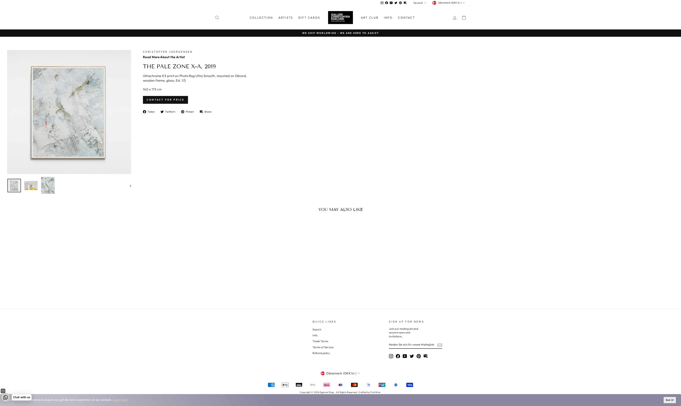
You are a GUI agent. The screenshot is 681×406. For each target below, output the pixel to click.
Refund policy (321, 353)
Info (388, 17)
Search (316, 329)
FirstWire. (375, 392)
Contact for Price (165, 99)
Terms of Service (322, 347)
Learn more (120, 399)
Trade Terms (320, 341)
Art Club (370, 17)
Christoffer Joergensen (168, 51)
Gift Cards (309, 17)
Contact (406, 17)
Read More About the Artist (164, 57)
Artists (285, 17)
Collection (261, 17)
